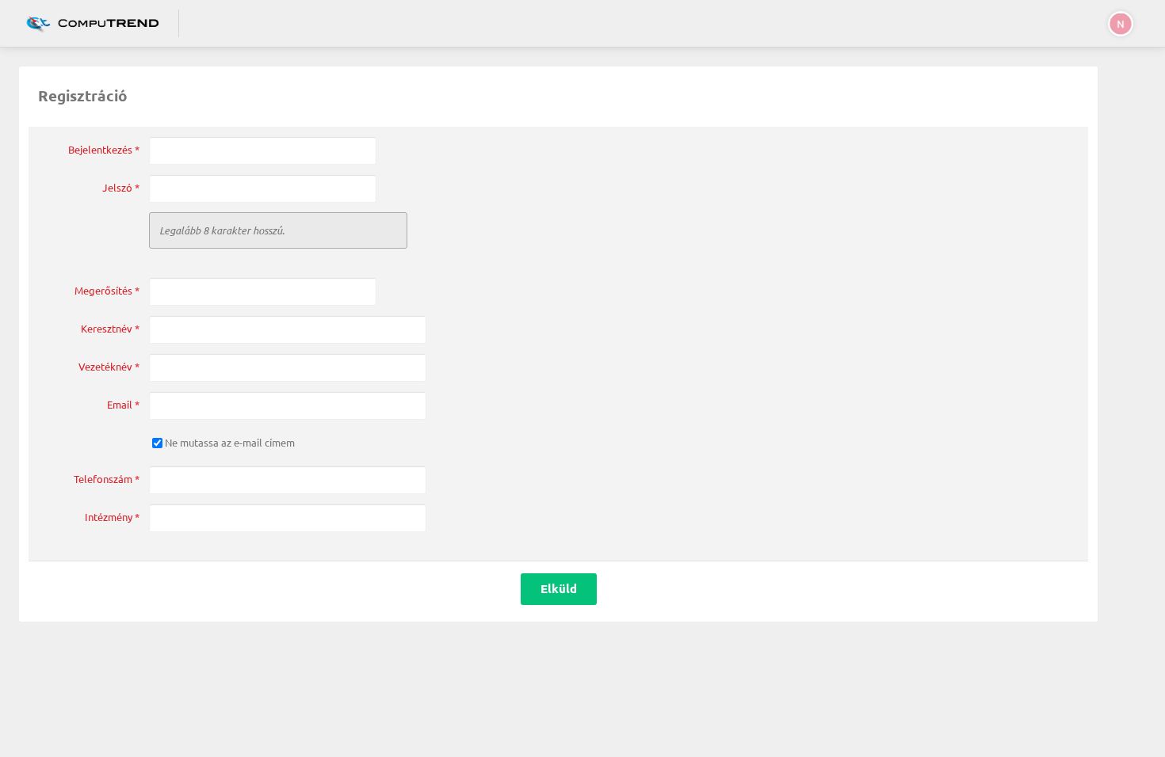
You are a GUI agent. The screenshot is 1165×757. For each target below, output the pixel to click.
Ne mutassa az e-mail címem (230, 442)
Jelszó (120, 187)
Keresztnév (110, 328)
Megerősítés (106, 290)
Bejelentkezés (103, 149)
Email (123, 404)
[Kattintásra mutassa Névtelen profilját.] (1117, 23)
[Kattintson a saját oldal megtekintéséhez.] (89, 24)
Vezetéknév (108, 366)
